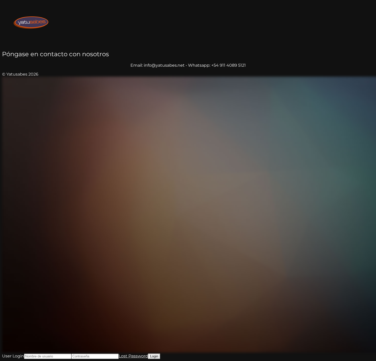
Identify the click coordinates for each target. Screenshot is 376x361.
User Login (13, 356)
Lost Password (133, 356)
